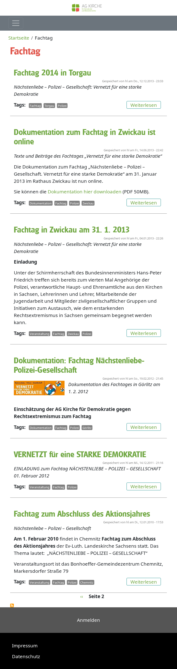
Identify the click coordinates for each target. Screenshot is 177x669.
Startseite (18, 38)
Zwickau (88, 203)
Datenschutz (26, 656)
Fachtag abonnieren (12, 605)
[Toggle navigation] (15, 23)
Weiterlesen (145, 104)
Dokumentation (41, 203)
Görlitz (87, 428)
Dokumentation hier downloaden (84, 191)
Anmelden (88, 620)
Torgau (49, 105)
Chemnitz (86, 582)
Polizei (62, 105)
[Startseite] (88, 8)
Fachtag (35, 105)
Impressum (25, 645)
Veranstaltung (39, 334)
